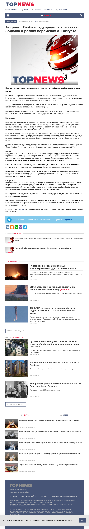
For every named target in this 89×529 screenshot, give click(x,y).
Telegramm (67, 219)
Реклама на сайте (28, 496)
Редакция (43, 496)
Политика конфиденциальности (64, 496)
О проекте (13, 496)
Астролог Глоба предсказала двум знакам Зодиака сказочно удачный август (43, 248)
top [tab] (25, 415)
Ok (82, 520)
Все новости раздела (15, 330)
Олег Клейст (44, 22)
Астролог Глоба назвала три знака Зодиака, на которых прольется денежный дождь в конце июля (49, 239)
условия (69, 520)
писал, (21, 209)
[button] (8, 15)
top (11, 10)
